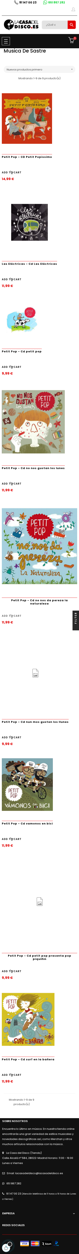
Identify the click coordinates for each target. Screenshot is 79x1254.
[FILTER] (76, 627)
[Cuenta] (73, 10)
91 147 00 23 (27, 2)
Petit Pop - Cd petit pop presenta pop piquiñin (39, 957)
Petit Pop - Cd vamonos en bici (27, 823)
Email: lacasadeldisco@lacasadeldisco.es (35, 1173)
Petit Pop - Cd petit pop (22, 351)
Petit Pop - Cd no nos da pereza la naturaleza (39, 602)
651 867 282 (56, 2)
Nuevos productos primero (40, 69)
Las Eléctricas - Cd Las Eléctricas (29, 264)
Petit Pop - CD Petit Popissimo (27, 157)
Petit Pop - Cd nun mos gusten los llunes (35, 722)
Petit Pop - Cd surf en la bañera (28, 1059)
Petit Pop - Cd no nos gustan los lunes (33, 468)
